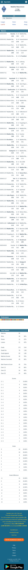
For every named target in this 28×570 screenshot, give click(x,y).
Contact (14, 555)
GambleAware (14, 530)
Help (14, 545)
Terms (14, 550)
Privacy (14, 547)
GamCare (14, 535)
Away (25, 22)
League (3, 22)
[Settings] (26, 2)
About (14, 553)
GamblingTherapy (14, 532)
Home (14, 22)
